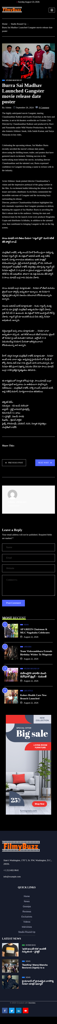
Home (4, 24)
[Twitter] (12, 1010)
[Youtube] (25, 1010)
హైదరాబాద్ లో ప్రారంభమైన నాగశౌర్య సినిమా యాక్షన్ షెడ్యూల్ (38, 982)
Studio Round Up (18, 24)
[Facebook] (5, 1010)
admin (8, 107)
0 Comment (44, 107)
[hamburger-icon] (52, 10)
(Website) (21, 502)
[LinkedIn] (18, 1010)
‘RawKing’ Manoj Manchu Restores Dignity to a (35, 966)
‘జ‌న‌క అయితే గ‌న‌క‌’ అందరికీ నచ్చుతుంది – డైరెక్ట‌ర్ (34, 950)
